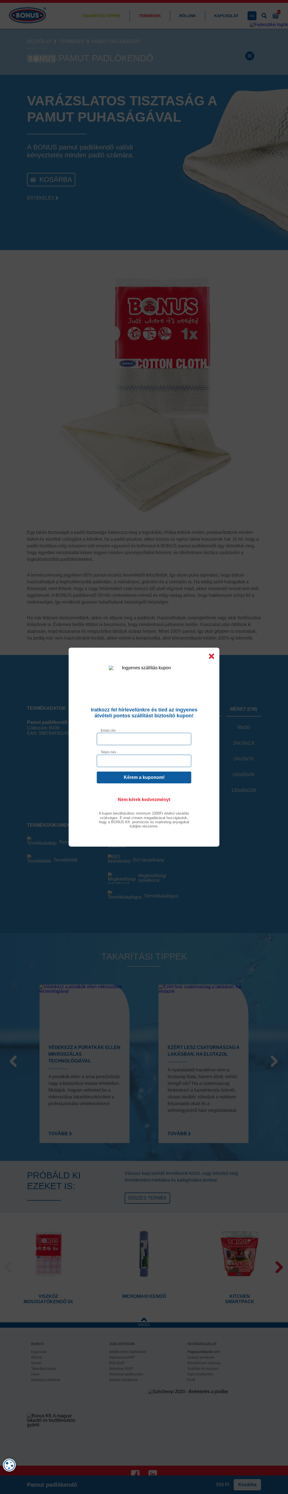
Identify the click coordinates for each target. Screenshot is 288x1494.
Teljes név (108, 752)
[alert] (9, 1465)
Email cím (108, 730)
